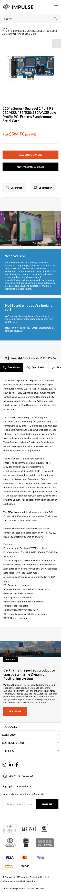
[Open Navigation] (56, 7)
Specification (45, 187)
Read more (15, 711)
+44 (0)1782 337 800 (20, 327)
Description (17, 187)
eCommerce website (13, 881)
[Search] (55, 18)
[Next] (58, 70)
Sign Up (47, 804)
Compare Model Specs (30, 166)
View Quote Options (30, 154)
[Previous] (2, 70)
